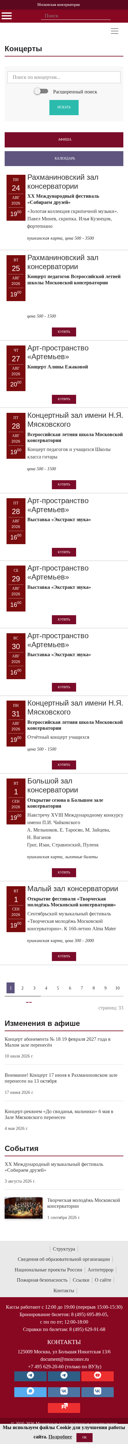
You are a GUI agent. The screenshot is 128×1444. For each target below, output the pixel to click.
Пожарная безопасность (42, 1280)
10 (117, 987)
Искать (64, 107)
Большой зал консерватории (52, 785)
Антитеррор (100, 1269)
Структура (64, 1249)
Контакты (63, 1290)
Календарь (65, 158)
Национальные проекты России (48, 1269)
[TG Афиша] (64, 1376)
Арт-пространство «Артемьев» (58, 352)
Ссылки (81, 1280)
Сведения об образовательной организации (64, 1259)
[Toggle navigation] (114, 31)
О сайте (103, 1280)
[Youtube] (97, 1376)
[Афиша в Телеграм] (64, 1408)
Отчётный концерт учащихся (58, 737)
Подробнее (60, 1436)
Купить (64, 331)
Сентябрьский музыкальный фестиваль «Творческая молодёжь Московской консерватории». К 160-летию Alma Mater (71, 921)
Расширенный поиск (75, 91)
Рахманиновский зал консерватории (62, 181)
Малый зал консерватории (72, 888)
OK (84, 1437)
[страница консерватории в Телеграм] (30, 1376)
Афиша (64, 139)
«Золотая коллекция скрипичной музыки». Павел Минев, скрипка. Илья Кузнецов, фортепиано (72, 219)
